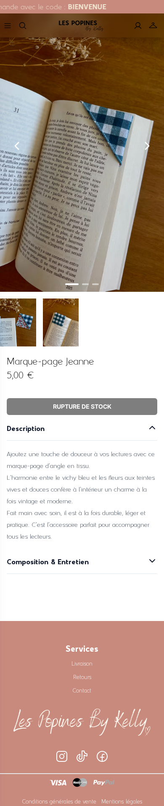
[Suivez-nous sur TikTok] (82, 756)
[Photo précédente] (17, 146)
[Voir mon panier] (153, 25)
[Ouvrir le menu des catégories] (7, 25)
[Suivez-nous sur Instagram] (62, 756)
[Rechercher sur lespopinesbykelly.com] (22, 25)
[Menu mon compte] (137, 25)
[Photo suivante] (147, 146)
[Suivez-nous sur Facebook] (102, 756)
